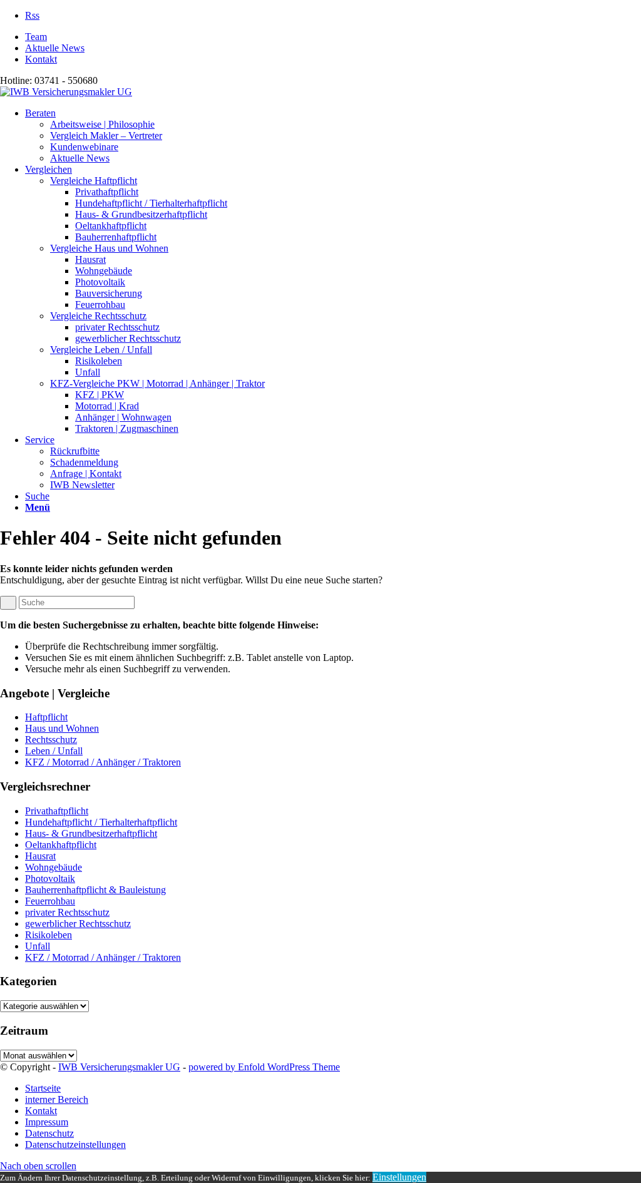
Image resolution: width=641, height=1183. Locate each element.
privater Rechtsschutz (67, 912)
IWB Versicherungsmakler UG (119, 1067)
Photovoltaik (50, 878)
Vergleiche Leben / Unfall (101, 349)
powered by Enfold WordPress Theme (264, 1067)
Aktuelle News (55, 48)
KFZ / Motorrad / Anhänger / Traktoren (103, 762)
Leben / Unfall (54, 750)
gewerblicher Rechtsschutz (78, 923)
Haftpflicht (46, 717)
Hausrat (40, 856)
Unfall (37, 946)
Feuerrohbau (50, 901)
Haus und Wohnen (62, 728)
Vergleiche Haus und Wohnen (109, 248)
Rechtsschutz (51, 739)
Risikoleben (48, 934)
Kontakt (41, 59)
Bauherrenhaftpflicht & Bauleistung (95, 889)
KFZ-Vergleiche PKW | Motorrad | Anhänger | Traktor (157, 383)
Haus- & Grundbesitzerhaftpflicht (91, 833)
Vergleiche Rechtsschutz (98, 315)
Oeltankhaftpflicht (60, 844)
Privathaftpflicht (56, 811)
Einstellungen (399, 1177)
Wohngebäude (53, 867)
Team (36, 36)
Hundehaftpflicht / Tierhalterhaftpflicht (101, 822)
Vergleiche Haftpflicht (93, 180)
